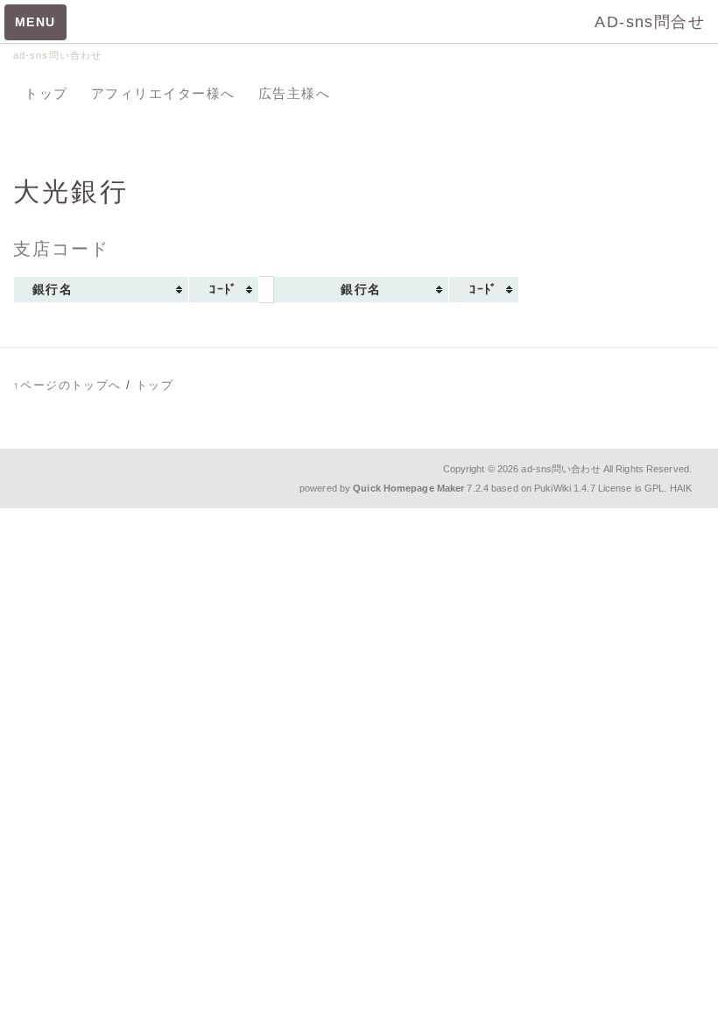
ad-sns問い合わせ (560, 469)
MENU (35, 22)
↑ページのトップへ (67, 385)
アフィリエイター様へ (163, 93)
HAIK (681, 488)
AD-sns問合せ (650, 22)
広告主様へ (294, 93)
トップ (46, 93)
